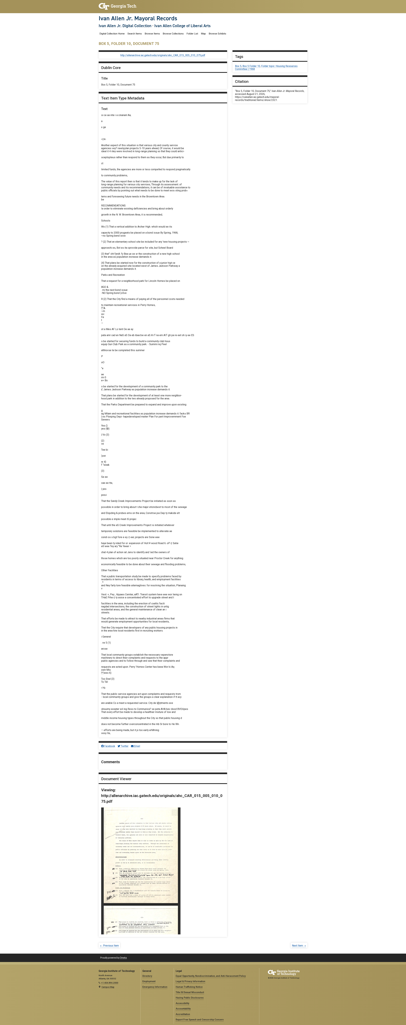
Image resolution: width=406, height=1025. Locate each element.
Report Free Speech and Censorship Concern (200, 1019)
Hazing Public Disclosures (190, 997)
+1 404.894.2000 (109, 982)
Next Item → (299, 945)
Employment (148, 981)
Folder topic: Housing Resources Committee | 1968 (266, 68)
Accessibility (182, 1003)
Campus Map (108, 987)
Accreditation (183, 1014)
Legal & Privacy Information (190, 981)
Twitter (124, 746)
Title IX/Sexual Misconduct (190, 992)
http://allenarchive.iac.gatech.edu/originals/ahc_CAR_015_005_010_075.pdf (162, 55)
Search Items (135, 33)
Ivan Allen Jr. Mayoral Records (138, 18)
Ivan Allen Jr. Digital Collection (125, 25)
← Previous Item (109, 945)
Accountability (183, 1008)
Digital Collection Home (112, 33)
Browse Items (152, 33)
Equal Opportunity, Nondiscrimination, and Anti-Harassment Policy (211, 976)
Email (137, 746)
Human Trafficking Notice (189, 987)
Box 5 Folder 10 (251, 66)
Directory (147, 976)
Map (203, 33)
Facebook (109, 746)
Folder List (192, 33)
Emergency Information (154, 987)
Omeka (123, 957)
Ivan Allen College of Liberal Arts (182, 25)
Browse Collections (173, 33)
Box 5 (238, 66)
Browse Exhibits (217, 33)
